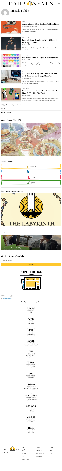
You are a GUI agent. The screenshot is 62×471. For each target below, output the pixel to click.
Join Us (24, 453)
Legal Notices (25, 459)
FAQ (23, 456)
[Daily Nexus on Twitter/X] (4, 452)
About (24, 447)
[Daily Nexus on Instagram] (7, 452)
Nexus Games (7, 161)
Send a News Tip (40, 453)
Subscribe (31, 264)
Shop (51, 453)
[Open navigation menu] (59, 4)
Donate (51, 450)
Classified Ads (39, 456)
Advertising (39, 450)
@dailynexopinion (7, 298)
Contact (38, 447)
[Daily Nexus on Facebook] (2, 452)
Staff (23, 450)
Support (52, 447)
